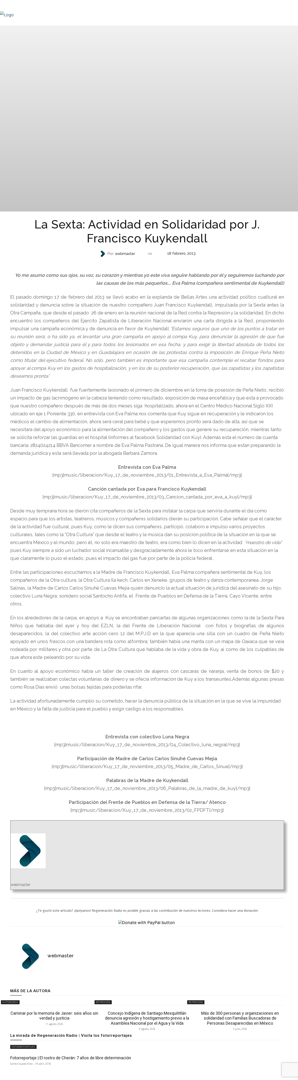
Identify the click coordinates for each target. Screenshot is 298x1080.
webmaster (125, 254)
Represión (103, 1002)
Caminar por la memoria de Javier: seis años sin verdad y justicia (54, 1016)
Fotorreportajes (23, 1046)
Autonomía (146, 263)
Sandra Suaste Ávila (21, 1063)
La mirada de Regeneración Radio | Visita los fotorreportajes (71, 1035)
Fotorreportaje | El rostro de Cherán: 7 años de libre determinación (70, 1057)
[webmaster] (103, 253)
